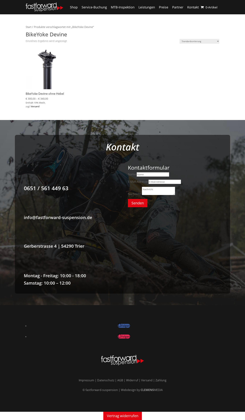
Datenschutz (105, 380)
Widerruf (132, 380)
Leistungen (146, 7)
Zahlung (161, 380)
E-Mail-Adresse (138, 182)
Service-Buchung (94, 7)
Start (28, 27)
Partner (177, 7)
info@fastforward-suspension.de (58, 217)
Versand (35, 106)
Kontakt (193, 7)
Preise (163, 7)
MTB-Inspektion (123, 7)
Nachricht (134, 194)
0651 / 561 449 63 (46, 188)
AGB (120, 380)
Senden (137, 203)
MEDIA (152, 390)
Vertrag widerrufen (122, 415)
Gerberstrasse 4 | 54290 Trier (54, 246)
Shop (74, 7)
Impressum (86, 380)
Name (132, 174)
